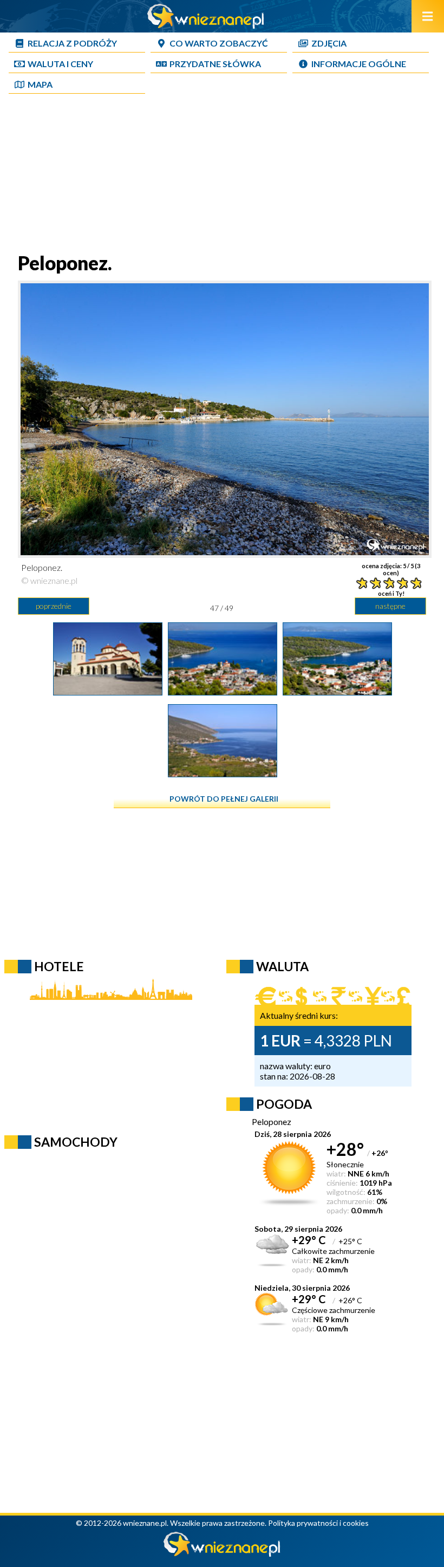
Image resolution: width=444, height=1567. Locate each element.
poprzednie (53, 605)
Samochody (75, 1141)
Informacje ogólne (358, 63)
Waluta (282, 966)
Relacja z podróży (72, 43)
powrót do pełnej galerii (223, 798)
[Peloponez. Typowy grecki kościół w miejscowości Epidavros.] (107, 692)
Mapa (40, 84)
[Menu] (428, 16)
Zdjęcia (329, 43)
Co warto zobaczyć (218, 43)
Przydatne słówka (215, 63)
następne (390, 605)
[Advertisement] (222, 175)
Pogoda (284, 1103)
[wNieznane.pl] (205, 25)
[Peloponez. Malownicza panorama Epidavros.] (222, 692)
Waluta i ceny (60, 63)
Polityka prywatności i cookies (318, 1522)
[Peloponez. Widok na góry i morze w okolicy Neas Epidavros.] (222, 773)
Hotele (59, 966)
